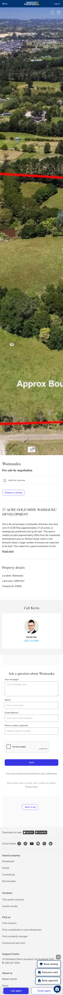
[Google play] (41, 832)
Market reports (9, 979)
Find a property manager (15, 936)
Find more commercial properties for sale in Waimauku (31, 773)
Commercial (8, 874)
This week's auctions (13, 899)
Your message (11, 679)
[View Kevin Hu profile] (31, 626)
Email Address (11, 712)
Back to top (30, 807)
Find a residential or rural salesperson (21, 930)
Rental (5, 868)
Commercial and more (13, 943)
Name (7, 700)
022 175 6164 (31, 641)
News (5, 985)
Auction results (10, 906)
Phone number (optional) (16, 725)
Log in (57, 3)
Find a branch (9, 923)
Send (31, 762)
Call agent (16, 990)
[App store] (28, 832)
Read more (8, 551)
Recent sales (9, 881)
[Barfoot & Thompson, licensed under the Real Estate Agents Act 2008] (31, 3)
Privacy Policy (31, 786)
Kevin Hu (31, 637)
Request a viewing (13, 492)
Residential (8, 861)
